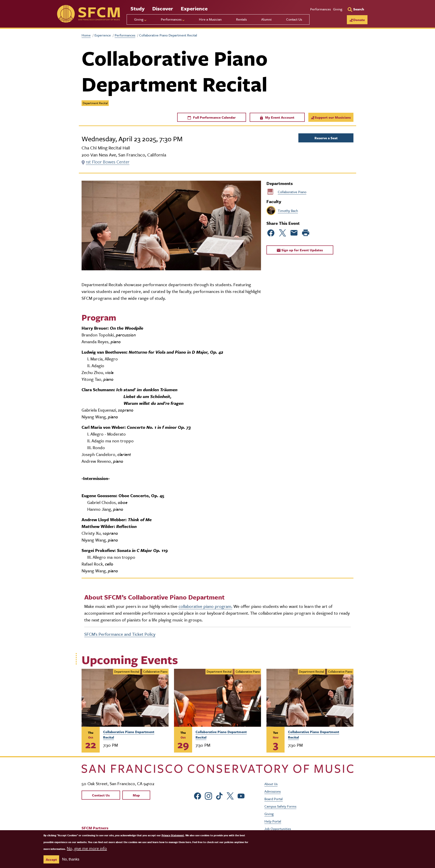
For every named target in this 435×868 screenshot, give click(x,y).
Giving (337, 9)
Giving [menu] (138, 19)
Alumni (266, 19)
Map (136, 795)
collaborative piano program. (205, 606)
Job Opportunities (277, 828)
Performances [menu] (171, 19)
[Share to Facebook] (271, 233)
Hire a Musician (210, 19)
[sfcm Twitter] (230, 795)
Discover (162, 8)
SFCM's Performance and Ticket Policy (119, 634)
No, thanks (70, 859)
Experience (194, 8)
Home (86, 35)
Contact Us (294, 19)
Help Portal (272, 821)
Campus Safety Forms (280, 806)
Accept (51, 859)
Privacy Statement (173, 835)
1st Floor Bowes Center (107, 161)
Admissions (272, 791)
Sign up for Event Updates (301, 249)
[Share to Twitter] (282, 233)
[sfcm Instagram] (208, 795)
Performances (320, 9)
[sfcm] (88, 14)
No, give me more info (87, 848)
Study (137, 8)
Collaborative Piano (292, 191)
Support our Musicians (333, 117)
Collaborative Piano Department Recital (128, 734)
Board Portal (273, 798)
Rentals (241, 19)
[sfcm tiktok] (219, 795)
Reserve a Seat (326, 137)
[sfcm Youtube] (241, 795)
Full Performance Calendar (214, 117)
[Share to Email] (294, 233)
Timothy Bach (288, 210)
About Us (271, 783)
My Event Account (279, 117)
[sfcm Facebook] (197, 795)
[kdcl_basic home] (217, 769)
